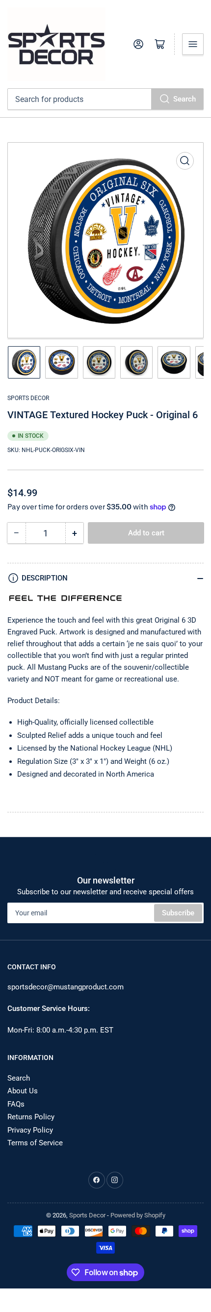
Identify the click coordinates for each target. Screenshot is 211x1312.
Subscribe (178, 912)
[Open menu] (193, 44)
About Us (22, 1090)
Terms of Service (35, 1142)
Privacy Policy (30, 1130)
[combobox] (105, 99)
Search (184, 99)
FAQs (16, 1104)
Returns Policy (30, 1116)
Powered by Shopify (137, 1215)
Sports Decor (28, 398)
